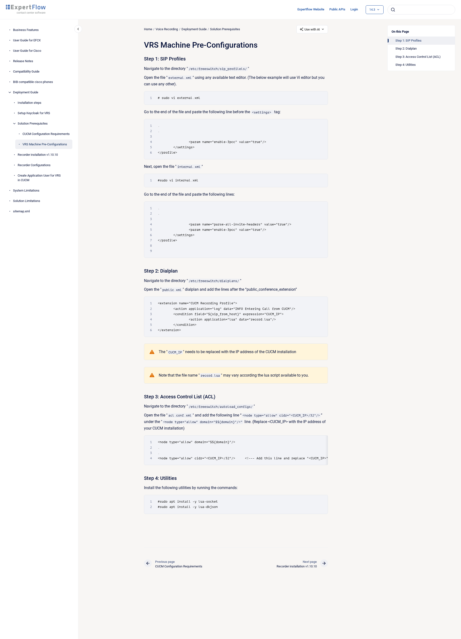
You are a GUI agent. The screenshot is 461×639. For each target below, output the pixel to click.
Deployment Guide (25, 92)
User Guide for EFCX (27, 40)
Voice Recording (167, 29)
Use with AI (312, 29)
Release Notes (23, 61)
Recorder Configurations (34, 165)
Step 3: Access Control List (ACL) (418, 57)
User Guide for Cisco (27, 50)
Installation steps (29, 102)
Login (354, 9)
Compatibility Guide (26, 71)
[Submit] (393, 10)
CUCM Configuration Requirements (46, 134)
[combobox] (421, 9)
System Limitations (26, 190)
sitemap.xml (21, 211)
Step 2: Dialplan (406, 48)
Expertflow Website (310, 9)
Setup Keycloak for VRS (34, 113)
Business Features (26, 30)
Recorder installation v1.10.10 (38, 154)
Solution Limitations (26, 201)
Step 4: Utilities (405, 65)
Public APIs (337, 9)
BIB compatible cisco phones (33, 82)
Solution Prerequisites (33, 123)
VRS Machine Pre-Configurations (45, 144)
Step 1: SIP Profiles (408, 40)
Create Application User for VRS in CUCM (39, 178)
